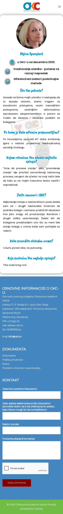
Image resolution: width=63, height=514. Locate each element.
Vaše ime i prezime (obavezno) (20, 388)
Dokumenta (9, 355)
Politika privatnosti (12, 359)
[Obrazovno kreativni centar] (31, 6)
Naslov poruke (10, 424)
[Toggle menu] (59, 7)
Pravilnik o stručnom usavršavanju (21, 368)
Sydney (38, 508)
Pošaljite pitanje (17, 483)
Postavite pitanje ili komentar (18, 438)
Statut (5, 363)
